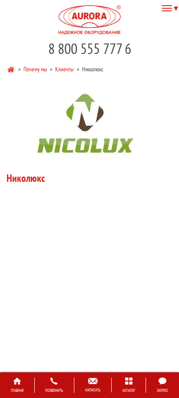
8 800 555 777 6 (89, 48)
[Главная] (12, 69)
